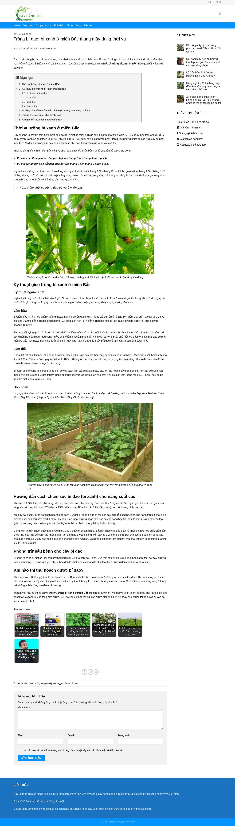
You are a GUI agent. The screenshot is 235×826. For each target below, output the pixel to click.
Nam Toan (51, 48)
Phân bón (59, 25)
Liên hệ (88, 25)
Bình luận (24, 707)
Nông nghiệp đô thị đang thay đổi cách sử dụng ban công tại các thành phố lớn (203, 86)
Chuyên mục (42, 25)
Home (17, 25)
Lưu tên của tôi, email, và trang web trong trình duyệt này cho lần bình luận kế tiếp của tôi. (73, 750)
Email (71, 735)
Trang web (123, 735)
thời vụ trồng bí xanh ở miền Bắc (68, 592)
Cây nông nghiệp (22, 34)
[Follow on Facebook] (214, 2)
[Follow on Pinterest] (220, 2)
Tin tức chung (74, 25)
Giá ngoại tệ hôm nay (191, 133)
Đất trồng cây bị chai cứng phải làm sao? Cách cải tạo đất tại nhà (203, 48)
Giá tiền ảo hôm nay (191, 138)
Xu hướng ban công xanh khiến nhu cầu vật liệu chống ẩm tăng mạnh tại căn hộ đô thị (203, 99)
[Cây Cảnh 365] (34, 13)
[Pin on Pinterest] (96, 671)
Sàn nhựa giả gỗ (199, 121)
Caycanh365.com (89, 63)
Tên (20, 735)
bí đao (67, 683)
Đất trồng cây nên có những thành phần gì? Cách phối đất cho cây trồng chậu (203, 62)
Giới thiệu (28, 25)
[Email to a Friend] (90, 671)
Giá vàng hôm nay (190, 127)
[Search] (209, 2)
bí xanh (74, 683)
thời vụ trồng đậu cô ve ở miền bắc (59, 187)
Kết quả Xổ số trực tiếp (193, 144)
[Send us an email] (217, 2)
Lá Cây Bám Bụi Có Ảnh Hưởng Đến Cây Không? (200, 74)
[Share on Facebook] (84, 671)
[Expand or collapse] (138, 77)
